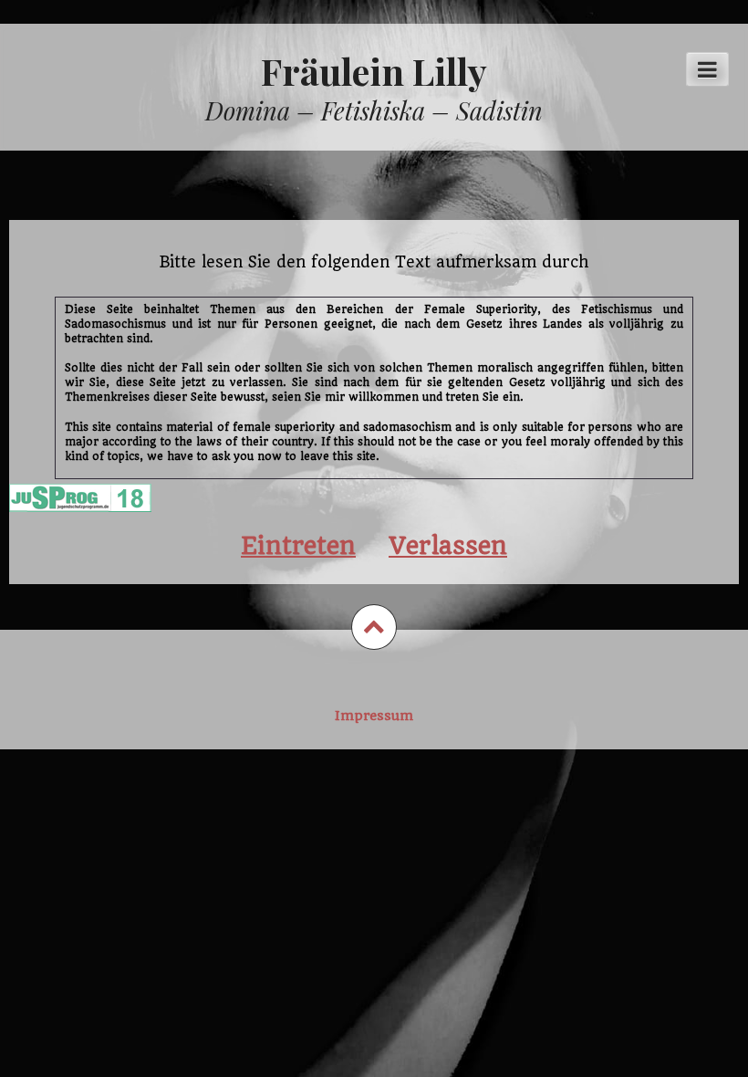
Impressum (374, 715)
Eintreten (298, 545)
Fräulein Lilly (374, 71)
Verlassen (448, 545)
